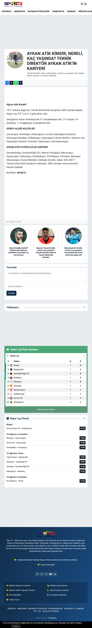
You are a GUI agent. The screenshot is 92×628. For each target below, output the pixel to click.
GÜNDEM (71, 11)
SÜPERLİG (6, 11)
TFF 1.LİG (37, 611)
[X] (42, 574)
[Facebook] (37, 574)
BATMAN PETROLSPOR (38, 11)
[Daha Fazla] (21, 83)
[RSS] (55, 574)
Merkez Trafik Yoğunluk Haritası (22, 590)
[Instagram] (46, 574)
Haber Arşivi (14, 600)
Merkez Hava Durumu (58, 585)
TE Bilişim (52, 618)
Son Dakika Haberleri (58, 595)
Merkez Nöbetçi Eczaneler (19, 585)
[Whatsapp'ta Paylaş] (16, 83)
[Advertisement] (46, 328)
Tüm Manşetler (15, 595)
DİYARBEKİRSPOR (55, 608)
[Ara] (82, 4)
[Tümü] (84, 307)
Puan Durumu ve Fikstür (59, 590)
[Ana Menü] (85, 4)
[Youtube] (50, 574)
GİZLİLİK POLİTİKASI (50, 611)
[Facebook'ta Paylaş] (7, 83)
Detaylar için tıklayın (46, 409)
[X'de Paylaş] (11, 83)
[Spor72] (13, 4)
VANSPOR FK (58, 11)
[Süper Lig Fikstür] (84, 418)
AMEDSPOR (19, 11)
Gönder (11, 293)
